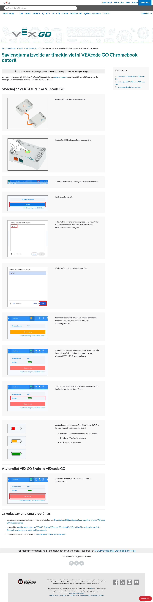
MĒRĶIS (36, 14)
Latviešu (145, 14)
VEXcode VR (76, 14)
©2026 (92, 588)
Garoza (106, 14)
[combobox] (40, 8)
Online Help (145, 3)
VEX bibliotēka (8, 48)
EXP (48, 14)
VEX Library (8, 14)
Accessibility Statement (97, 595)
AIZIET (28, 14)
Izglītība (87, 14)
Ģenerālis (96, 14)
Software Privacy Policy (84, 595)
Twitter (76, 563)
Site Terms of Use (64, 595)
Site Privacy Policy (53, 595)
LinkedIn (81, 563)
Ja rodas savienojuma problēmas (129, 87)
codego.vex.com (59, 77)
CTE (58, 14)
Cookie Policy (73, 595)
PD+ (128, 3)
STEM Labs (119, 3)
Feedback (145, 598)
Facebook (71, 563)
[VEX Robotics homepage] (6, 2)
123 (21, 14)
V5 (53, 14)
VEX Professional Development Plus (115, 550)
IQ (43, 14)
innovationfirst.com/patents (76, 593)
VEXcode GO (31, 48)
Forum (135, 3)
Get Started (107, 3)
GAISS (65, 14)
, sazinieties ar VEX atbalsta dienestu (50, 534)
